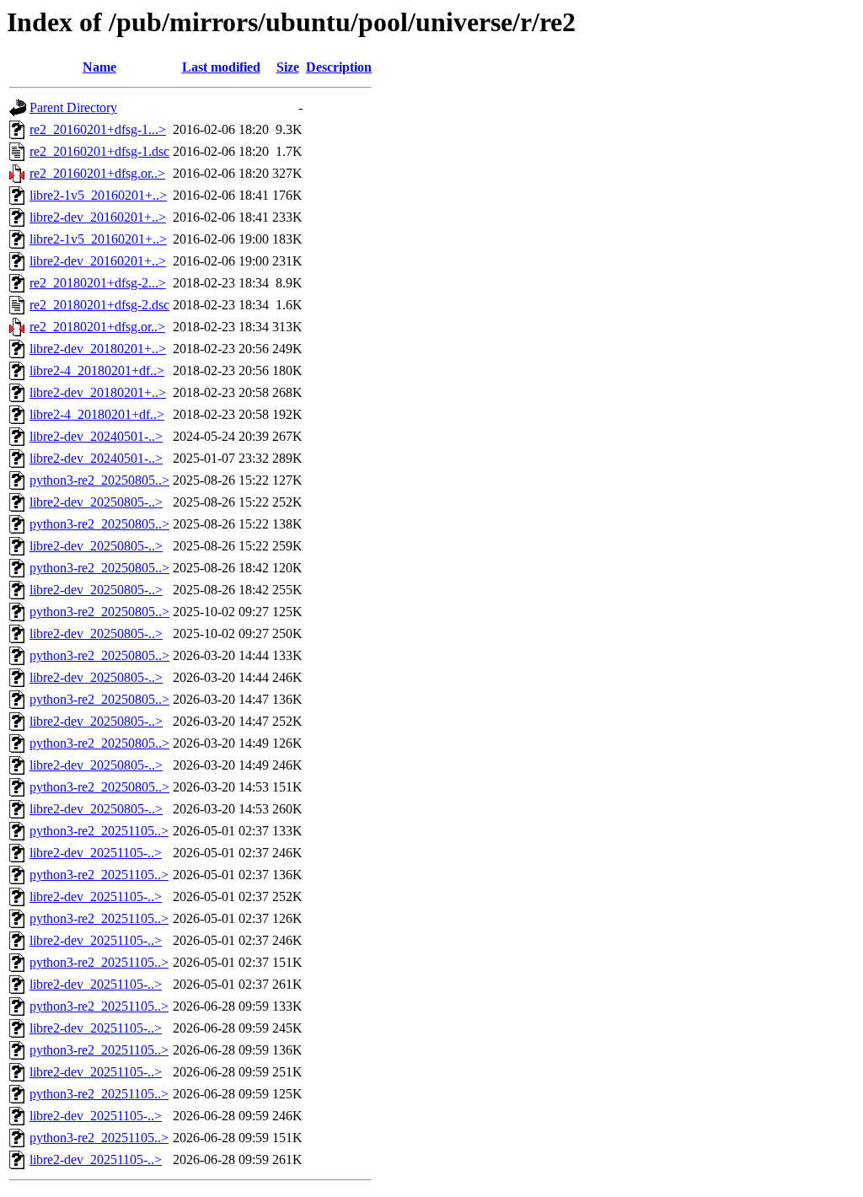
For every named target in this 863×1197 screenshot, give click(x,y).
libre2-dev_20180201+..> (97, 348)
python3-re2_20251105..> (99, 831)
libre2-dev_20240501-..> (96, 436)
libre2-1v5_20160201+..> (98, 195)
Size (287, 67)
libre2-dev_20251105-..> (95, 852)
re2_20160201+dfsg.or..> (97, 173)
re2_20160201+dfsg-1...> (97, 129)
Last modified (221, 67)
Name (99, 67)
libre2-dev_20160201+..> (97, 217)
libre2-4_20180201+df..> (96, 370)
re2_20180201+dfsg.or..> (97, 326)
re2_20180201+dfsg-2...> (97, 283)
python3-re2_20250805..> (99, 480)
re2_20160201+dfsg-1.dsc (99, 151)
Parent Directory (73, 107)
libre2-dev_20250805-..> (96, 502)
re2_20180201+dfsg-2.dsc (99, 305)
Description (339, 67)
